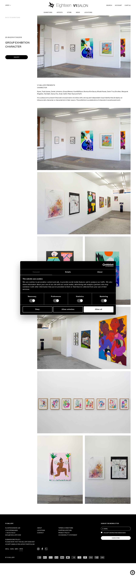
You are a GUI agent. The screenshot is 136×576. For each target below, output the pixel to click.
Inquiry (16, 57)
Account (118, 5)
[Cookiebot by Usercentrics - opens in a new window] (104, 265)
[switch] (56, 300)
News (78, 12)
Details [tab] (68, 272)
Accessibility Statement (67, 535)
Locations (88, 12)
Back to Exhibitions (12, 17)
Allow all (98, 309)
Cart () (128, 5)
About (39, 528)
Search (109, 5)
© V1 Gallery (10, 557)
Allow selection (68, 309)
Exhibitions (48, 12)
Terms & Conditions (65, 528)
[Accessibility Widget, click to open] (132, 572)
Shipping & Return (65, 530)
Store (69, 12)
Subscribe (116, 538)
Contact (40, 532)
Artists (60, 12)
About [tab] (99, 272)
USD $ (7, 5)
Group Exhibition (17, 42)
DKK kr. (7, 549)
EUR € (12, 549)
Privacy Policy (64, 532)
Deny (37, 309)
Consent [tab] (36, 272)
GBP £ (16, 549)
